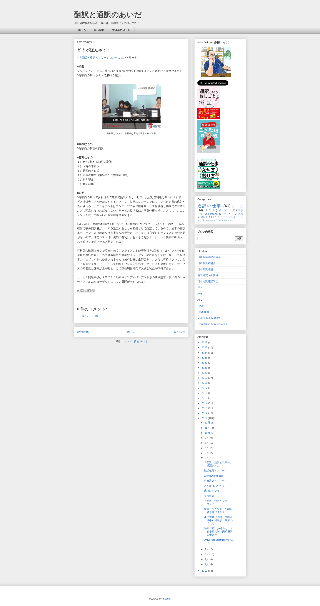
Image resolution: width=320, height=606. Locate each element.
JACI (207, 210)
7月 (207, 447)
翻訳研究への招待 (207, 275)
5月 (207, 457)
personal (213, 213)
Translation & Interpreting (212, 323)
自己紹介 (99, 30)
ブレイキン (210, 220)
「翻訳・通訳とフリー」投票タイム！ (218, 464)
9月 (207, 437)
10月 (208, 432)
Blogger (166, 598)
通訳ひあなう (211, 490)
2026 (204, 342)
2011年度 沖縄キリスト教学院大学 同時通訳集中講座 (218, 531)
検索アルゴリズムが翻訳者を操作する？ (218, 511)
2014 (204, 403)
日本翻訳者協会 (206, 263)
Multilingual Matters (208, 317)
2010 (204, 570)
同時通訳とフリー (214, 495)
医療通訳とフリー (214, 480)
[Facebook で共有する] (89, 290)
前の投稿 (180, 332)
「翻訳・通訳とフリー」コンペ (98, 57)
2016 (204, 392)
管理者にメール (121, 30)
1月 (207, 564)
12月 (208, 422)
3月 (207, 554)
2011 (204, 418)
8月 (207, 442)
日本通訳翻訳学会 (207, 281)
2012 (204, 413)
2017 (204, 387)
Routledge (203, 311)
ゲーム (237, 206)
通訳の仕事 (209, 206)
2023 (204, 357)
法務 (240, 214)
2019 (204, 377)
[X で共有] (86, 290)
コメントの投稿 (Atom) (134, 341)
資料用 (204, 217)
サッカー (228, 214)
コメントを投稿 (90, 315)
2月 (207, 559)
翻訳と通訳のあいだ (108, 15)
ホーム (82, 30)
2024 (204, 352)
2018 (204, 382)
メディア (224, 210)
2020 (204, 372)
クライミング (219, 217)
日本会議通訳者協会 (209, 257)
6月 (207, 452)
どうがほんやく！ (214, 485)
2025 (204, 347)
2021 (204, 367)
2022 (204, 362)
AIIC (199, 299)
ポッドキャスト (226, 220)
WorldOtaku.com (214, 475)
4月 (207, 549)
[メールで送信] (79, 290)
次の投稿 (83, 332)
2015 (204, 397)
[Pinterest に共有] (93, 290)
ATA (199, 287)
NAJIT (201, 305)
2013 (204, 408)
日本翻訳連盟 (205, 269)
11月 (208, 427)
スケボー (233, 217)
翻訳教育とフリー (214, 470)
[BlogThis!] (82, 290)
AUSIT (201, 293)
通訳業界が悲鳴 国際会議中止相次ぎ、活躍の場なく (218, 520)
